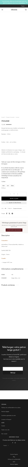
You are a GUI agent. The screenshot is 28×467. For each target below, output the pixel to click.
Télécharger (12, 372)
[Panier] (26, 10)
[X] (9, 213)
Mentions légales (5, 411)
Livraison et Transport (6, 419)
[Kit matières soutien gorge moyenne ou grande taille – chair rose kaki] (21, 319)
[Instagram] (15, 443)
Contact (3, 426)
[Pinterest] (12, 213)
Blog (14, 457)
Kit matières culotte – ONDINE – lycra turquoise (6, 328)
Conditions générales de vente (8, 415)
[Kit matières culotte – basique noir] (7, 295)
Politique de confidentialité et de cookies (10, 407)
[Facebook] (7, 213)
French (23, 6)
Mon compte (4, 434)
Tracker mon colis (5, 430)
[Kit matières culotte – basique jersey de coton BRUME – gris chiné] (21, 295)
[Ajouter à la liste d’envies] (12, 303)
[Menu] (2, 9)
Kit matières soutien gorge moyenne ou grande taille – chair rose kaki (20, 329)
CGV (14, 462)
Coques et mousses (10, 117)
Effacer (4, 188)
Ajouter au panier (14, 198)
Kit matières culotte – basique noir (6, 304)
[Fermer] (26, 2)
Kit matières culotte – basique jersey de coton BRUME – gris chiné (20, 305)
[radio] (3, 186)
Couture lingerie (14, 454)
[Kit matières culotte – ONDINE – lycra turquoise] (7, 319)
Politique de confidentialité (14, 459)
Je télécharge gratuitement (14, 230)
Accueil (3, 117)
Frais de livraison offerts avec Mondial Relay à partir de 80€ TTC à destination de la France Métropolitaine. (14, 2)
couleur (3, 181)
